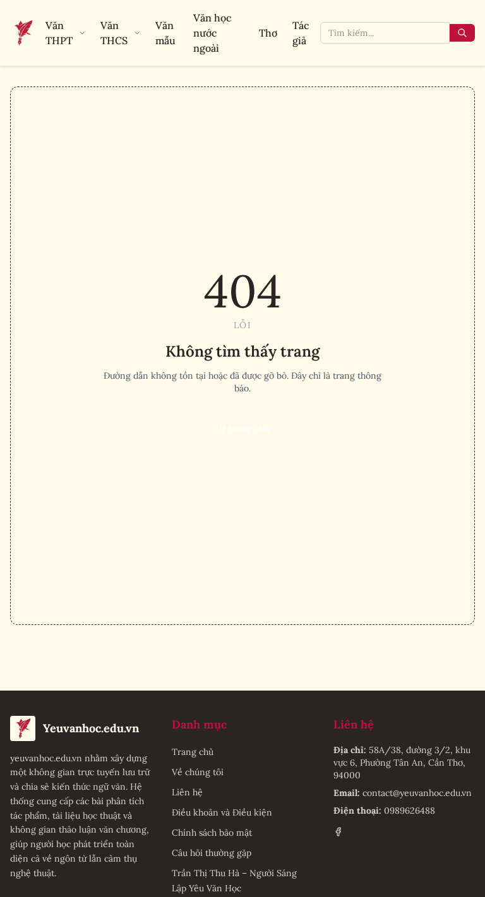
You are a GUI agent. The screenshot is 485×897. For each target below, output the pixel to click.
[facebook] (338, 831)
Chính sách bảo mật (212, 832)
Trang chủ (192, 751)
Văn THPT (59, 33)
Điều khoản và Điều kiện (222, 812)
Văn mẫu (165, 33)
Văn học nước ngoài (212, 32)
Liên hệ (187, 792)
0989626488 (409, 810)
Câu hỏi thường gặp (211, 852)
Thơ (268, 33)
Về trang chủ (242, 428)
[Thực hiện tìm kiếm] (462, 33)
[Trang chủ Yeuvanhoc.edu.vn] (22, 32)
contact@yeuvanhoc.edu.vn (417, 793)
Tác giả (300, 33)
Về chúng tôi (198, 772)
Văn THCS (114, 33)
